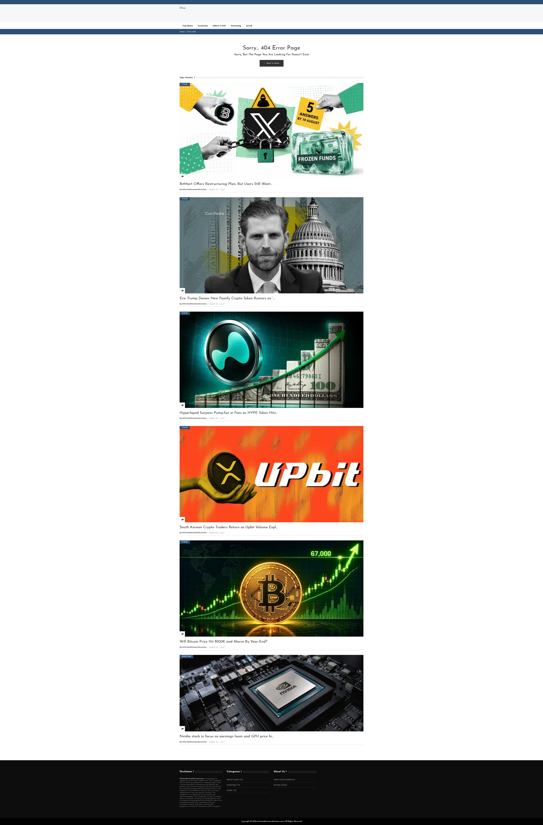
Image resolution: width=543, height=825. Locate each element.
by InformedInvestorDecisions (193, 189)
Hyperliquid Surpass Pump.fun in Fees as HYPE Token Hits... (228, 413)
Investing (186, 656)
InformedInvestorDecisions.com (192, 778)
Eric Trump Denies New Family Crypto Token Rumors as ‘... (227, 298)
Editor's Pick (233, 779)
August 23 (213, 189)
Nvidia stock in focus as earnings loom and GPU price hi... (226, 736)
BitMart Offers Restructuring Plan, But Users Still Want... (226, 184)
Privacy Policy (280, 784)
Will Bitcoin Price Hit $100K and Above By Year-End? (223, 642)
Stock (185, 84)
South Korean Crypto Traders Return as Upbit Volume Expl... (229, 527)
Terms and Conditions (284, 779)
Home (182, 32)
